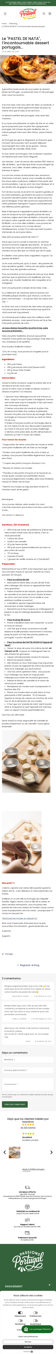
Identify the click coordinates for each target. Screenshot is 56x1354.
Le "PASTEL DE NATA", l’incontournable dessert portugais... (24, 26)
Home (4, 23)
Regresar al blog (29, 965)
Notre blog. (13, 23)
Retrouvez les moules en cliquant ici (19, 918)
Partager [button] (9, 954)
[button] (5, 14)
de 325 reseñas (28, 1127)
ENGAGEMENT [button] (14, 1286)
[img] (28, 1124)
